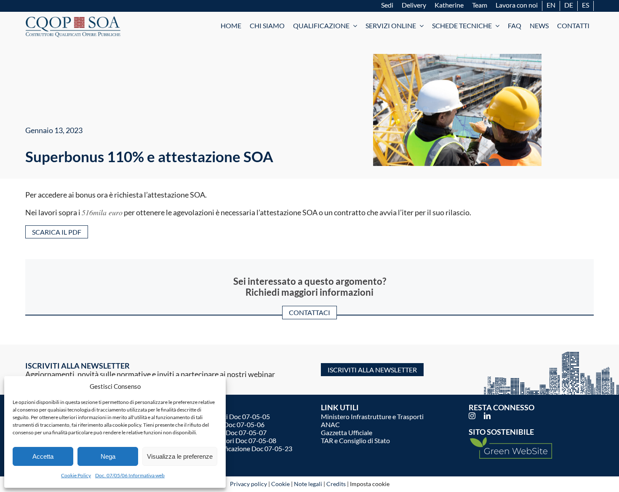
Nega (108, 456)
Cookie (280, 483)
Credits (336, 483)
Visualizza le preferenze (180, 456)
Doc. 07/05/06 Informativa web (130, 475)
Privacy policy (248, 483)
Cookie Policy (76, 475)
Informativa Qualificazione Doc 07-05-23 (232, 448)
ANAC (330, 424)
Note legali (308, 483)
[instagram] (472, 415)
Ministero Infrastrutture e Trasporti (372, 416)
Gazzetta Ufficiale (346, 432)
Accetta (42, 456)
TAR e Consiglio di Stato (355, 440)
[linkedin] (487, 415)
